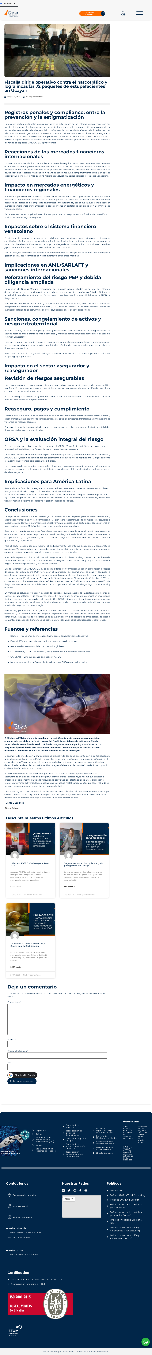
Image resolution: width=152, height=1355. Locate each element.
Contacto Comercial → (25, 1195)
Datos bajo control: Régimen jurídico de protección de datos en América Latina (143, 1134)
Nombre (12, 1039)
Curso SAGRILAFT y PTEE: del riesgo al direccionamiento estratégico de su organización (131, 1153)
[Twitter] (69, 1190)
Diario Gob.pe (11, 808)
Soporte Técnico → (23, 1206)
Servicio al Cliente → (24, 1217)
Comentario (14, 1002)
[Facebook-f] (80, 1190)
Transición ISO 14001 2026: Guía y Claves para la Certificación (27, 944)
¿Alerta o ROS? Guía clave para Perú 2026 (29, 864)
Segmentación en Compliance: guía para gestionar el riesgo (83, 864)
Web (9, 1062)
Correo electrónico (17, 1051)
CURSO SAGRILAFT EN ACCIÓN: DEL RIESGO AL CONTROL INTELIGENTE (128, 1132)
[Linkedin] (63, 1190)
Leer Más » (15, 887)
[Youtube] (86, 1190)
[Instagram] (74, 1190)
